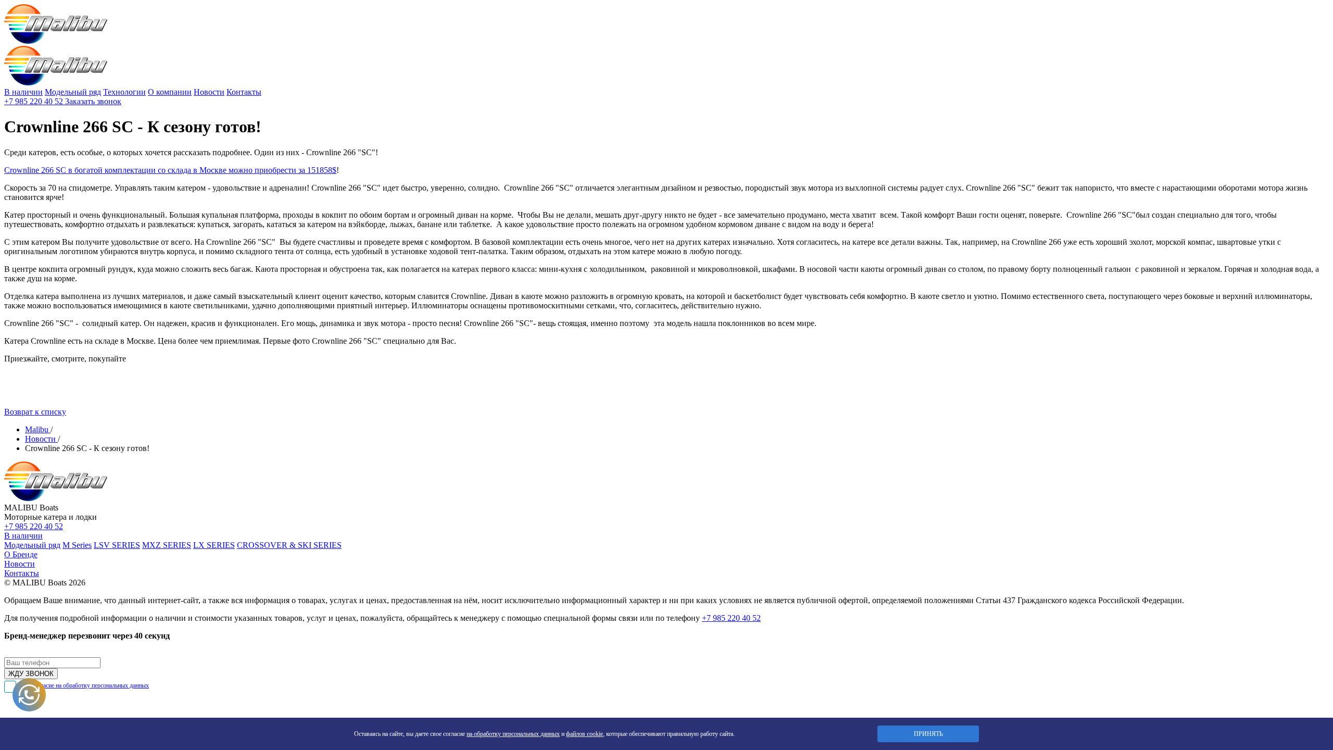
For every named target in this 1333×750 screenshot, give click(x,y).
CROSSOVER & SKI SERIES (289, 545)
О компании (170, 92)
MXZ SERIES (166, 545)
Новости (209, 92)
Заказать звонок (93, 101)
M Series (77, 545)
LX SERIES (214, 545)
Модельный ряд (73, 92)
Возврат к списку (35, 411)
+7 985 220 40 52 (34, 101)
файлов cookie (584, 734)
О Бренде (20, 554)
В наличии (23, 92)
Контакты (244, 92)
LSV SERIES (117, 545)
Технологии (124, 92)
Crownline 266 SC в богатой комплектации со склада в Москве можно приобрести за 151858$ (170, 170)
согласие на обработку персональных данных (90, 685)
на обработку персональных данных (513, 734)
